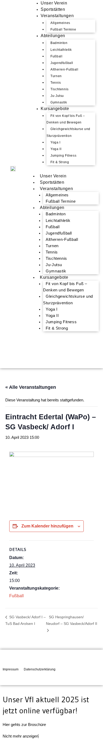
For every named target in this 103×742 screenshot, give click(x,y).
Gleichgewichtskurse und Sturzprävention (68, 132)
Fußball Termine (61, 201)
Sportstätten (52, 182)
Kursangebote (55, 108)
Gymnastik (56, 271)
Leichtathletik (61, 50)
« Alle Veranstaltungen (30, 387)
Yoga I (55, 142)
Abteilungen (53, 35)
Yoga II (55, 149)
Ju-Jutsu (57, 96)
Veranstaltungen (57, 15)
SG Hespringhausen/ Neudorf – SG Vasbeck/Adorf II (71, 620)
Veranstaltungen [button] (56, 188)
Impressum (10, 669)
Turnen (56, 76)
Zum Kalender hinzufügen (47, 526)
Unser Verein (53, 176)
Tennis (55, 82)
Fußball (56, 56)
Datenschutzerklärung (39, 669)
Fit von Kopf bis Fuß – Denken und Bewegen (65, 119)
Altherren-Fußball (64, 69)
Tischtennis (59, 89)
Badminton (58, 43)
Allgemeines (60, 23)
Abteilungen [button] (52, 207)
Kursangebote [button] (54, 277)
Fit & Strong (59, 162)
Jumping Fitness (63, 155)
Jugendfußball (61, 63)
